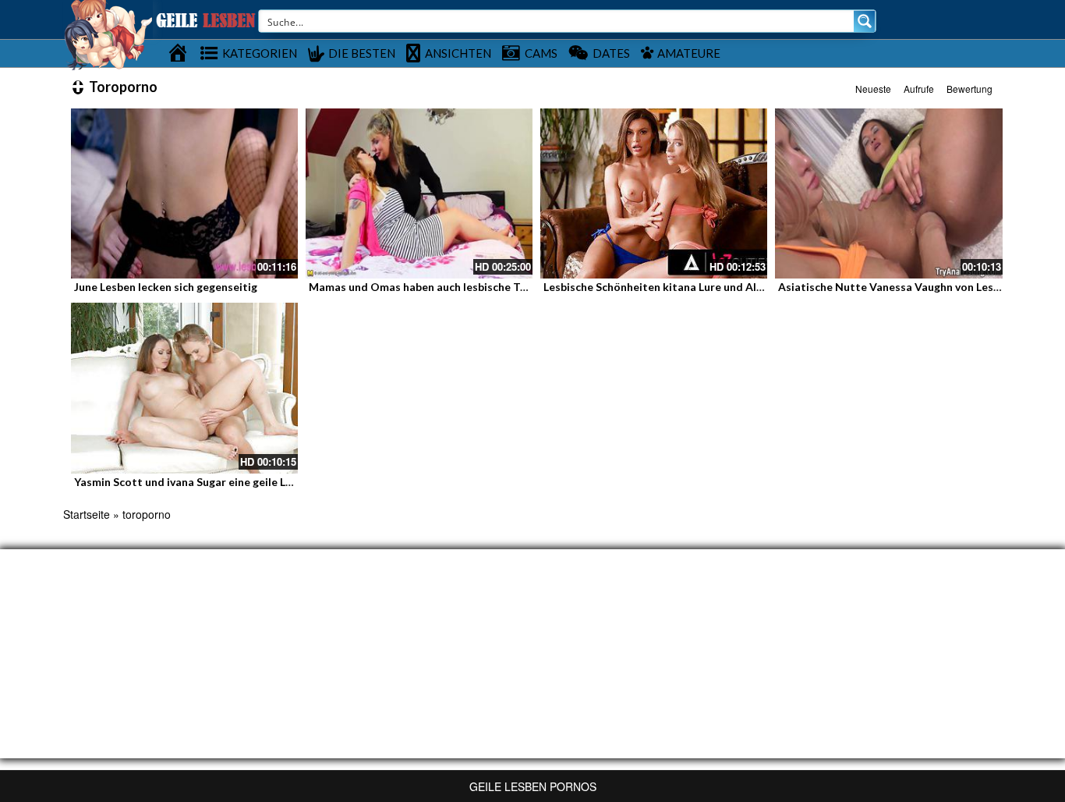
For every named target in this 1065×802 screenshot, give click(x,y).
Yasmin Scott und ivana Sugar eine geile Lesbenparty (209, 481)
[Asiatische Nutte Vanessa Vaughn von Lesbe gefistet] (888, 193)
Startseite (86, 514)
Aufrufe (919, 88)
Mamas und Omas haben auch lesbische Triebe (428, 286)
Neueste (873, 88)
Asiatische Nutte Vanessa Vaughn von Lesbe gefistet (913, 286)
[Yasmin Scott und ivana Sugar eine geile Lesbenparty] (184, 388)
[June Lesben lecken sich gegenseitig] (184, 193)
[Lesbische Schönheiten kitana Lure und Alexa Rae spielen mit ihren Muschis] (653, 193)
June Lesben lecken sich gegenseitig (165, 286)
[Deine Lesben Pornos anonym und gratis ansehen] (108, 33)
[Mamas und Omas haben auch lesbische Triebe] (419, 193)
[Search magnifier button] (865, 21)
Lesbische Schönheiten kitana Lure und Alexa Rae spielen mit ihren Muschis (736, 286)
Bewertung (969, 88)
